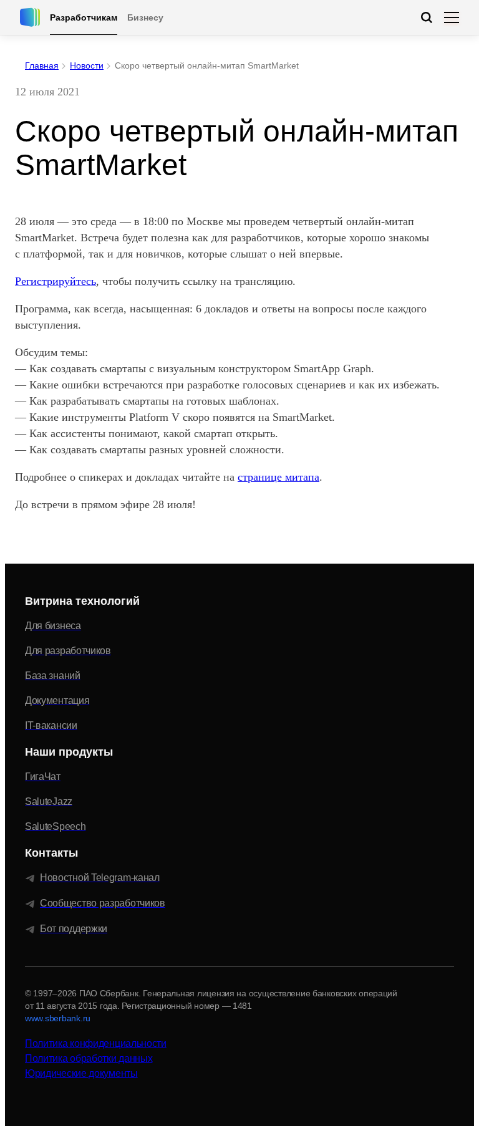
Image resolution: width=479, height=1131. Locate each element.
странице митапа (278, 477)
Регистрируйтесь (55, 281)
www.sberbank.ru (57, 1018)
